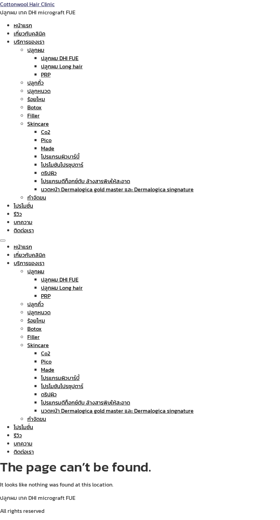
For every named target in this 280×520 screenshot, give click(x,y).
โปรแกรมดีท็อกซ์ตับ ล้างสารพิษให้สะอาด (85, 181)
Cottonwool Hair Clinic (27, 4)
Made (47, 148)
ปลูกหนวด (39, 91)
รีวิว (18, 214)
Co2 (45, 132)
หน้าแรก (23, 25)
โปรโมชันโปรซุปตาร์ (62, 165)
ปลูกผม (35, 50)
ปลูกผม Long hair (62, 66)
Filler (33, 115)
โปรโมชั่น (23, 206)
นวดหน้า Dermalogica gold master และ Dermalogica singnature (117, 189)
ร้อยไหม (36, 99)
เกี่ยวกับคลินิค (29, 33)
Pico (46, 140)
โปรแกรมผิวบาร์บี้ (60, 156)
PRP (46, 74)
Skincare (38, 124)
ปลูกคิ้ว (35, 83)
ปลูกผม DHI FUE (60, 58)
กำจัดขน (36, 197)
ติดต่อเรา (24, 230)
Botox (34, 107)
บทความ (23, 222)
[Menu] (2, 241)
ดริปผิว (49, 173)
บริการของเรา (29, 42)
